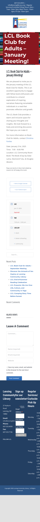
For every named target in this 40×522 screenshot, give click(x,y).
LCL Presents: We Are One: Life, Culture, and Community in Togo (21, 288)
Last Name (19, 427)
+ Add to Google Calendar (20, 183)
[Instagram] (6, 444)
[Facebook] (3, 444)
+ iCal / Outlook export (21, 189)
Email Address (19, 410)
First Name (19, 420)
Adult (17, 233)
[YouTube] (8, 444)
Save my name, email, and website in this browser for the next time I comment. (19, 370)
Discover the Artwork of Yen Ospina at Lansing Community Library (21, 274)
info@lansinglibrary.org (11, 421)
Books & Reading (21, 238)
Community (19, 244)
